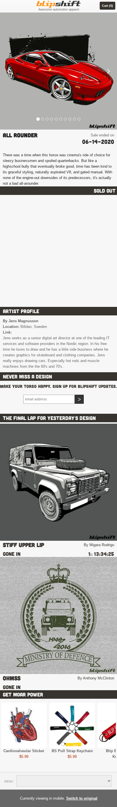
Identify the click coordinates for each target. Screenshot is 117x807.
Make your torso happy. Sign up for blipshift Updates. (58, 386)
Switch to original (81, 798)
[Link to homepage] (58, 3)
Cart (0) (107, 5)
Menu (8, 781)
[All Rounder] (58, 71)
